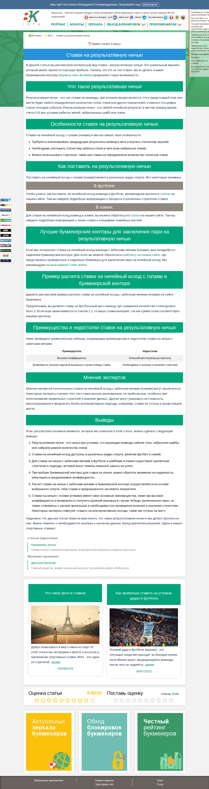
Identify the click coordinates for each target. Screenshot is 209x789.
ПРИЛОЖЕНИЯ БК (163, 24)
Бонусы (77, 24)
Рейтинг (58, 24)
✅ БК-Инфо (35, 35)
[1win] (5, 230)
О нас (160, 784)
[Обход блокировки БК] (104, 743)
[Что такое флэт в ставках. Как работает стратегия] (65, 625)
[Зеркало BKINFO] (31, 17)
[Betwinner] (5, 220)
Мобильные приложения (48, 780)
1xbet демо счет (104, 784)
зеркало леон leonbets (75, 75)
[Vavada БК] (5, 225)
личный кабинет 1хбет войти (66, 265)
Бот (110, 17)
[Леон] (5, 235)
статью (165, 194)
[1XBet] (5, 199)
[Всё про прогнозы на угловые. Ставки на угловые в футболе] (144, 627)
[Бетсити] (5, 240)
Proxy (138, 17)
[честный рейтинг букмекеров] (160, 743)
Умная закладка (97, 17)
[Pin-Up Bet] (5, 255)
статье (135, 215)
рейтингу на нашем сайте (142, 255)
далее (56, 662)
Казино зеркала (104, 780)
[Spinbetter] (5, 250)
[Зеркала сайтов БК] (48, 743)
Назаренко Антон (43, 544)
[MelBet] (5, 205)
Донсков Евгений (43, 563)
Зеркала (95, 24)
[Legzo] (5, 260)
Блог (160, 780)
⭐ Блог (49, 35)
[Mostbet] (5, 245)
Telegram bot (155, 17)
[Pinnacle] (5, 215)
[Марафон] (5, 210)
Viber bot (124, 17)
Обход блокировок (124, 24)
